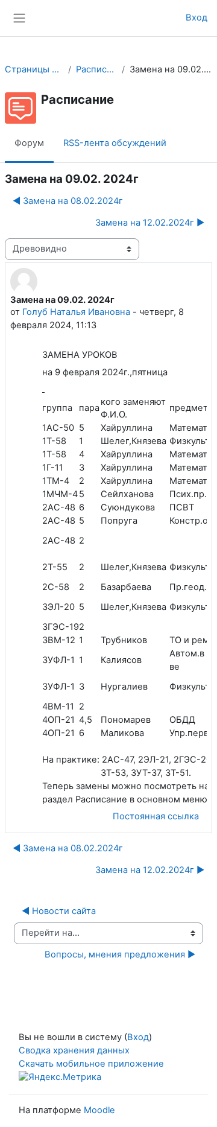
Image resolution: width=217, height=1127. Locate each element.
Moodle (99, 1110)
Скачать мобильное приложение (91, 1063)
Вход (196, 17)
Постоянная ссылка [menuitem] (156, 816)
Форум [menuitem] (29, 143)
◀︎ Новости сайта (59, 911)
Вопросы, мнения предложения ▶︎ (120, 954)
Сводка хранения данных (74, 1050)
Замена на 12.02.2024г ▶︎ (149, 222)
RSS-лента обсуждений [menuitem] (114, 143)
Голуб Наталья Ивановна (76, 311)
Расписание (96, 69)
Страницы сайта (34, 69)
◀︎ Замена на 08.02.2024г (68, 200)
